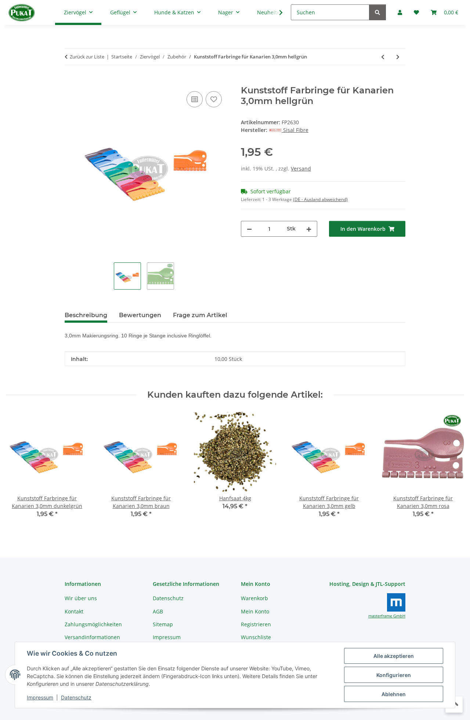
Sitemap (163, 624)
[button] (276, 12)
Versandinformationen (92, 637)
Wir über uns (81, 598)
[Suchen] (377, 12)
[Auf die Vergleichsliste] (195, 99)
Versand (301, 168)
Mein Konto (255, 611)
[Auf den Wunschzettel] (214, 99)
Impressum (40, 697)
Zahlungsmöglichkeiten (93, 624)
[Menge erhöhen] (309, 228)
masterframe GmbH (386, 616)
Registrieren (256, 624)
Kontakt (74, 611)
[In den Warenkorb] (70, 81)
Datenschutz (76, 697)
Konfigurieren (393, 675)
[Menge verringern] (249, 228)
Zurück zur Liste (87, 56)
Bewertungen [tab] (140, 315)
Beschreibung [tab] (86, 315)
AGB (158, 611)
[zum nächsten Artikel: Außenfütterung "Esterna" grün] (397, 57)
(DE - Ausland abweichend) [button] (320, 199)
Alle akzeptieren (393, 656)
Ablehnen (394, 694)
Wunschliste (256, 637)
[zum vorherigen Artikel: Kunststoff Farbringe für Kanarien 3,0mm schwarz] (382, 57)
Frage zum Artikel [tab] (200, 315)
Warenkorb (254, 598)
